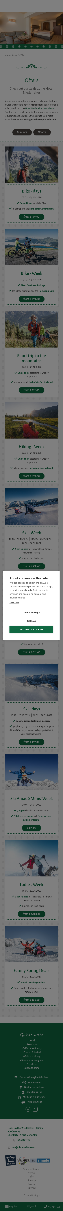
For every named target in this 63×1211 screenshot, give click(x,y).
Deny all (31, 621)
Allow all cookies (31, 629)
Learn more (14, 602)
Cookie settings (31, 612)
